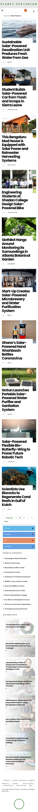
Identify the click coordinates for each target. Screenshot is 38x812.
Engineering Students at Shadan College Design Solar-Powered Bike (15, 200)
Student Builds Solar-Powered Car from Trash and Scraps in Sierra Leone (14, 97)
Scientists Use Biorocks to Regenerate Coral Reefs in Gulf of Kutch (16, 497)
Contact (15, 783)
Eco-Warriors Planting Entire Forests (17, 599)
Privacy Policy (28, 783)
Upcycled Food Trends (12, 572)
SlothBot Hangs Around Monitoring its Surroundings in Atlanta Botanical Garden (16, 249)
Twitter (6, 528)
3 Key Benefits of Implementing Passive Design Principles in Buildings (17, 740)
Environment (11, 263)
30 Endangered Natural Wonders (16, 558)
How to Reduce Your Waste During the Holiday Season (18, 720)
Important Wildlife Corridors (15, 586)
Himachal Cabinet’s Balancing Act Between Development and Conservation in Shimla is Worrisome (18, 760)
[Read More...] (3, 62)
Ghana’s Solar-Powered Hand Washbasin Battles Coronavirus (14, 350)
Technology (11, 461)
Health (10, 362)
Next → (7, 521)
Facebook (7, 534)
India (9, 509)
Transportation (12, 212)
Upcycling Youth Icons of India (15, 590)
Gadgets (10, 414)
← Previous (8, 518)
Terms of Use (21, 785)
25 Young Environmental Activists (16, 609)
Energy (10, 62)
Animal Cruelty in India (12, 563)
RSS (5, 540)
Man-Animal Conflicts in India (14, 567)
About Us (5, 783)
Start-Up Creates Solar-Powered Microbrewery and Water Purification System (16, 301)
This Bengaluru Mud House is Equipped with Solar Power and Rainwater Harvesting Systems (15, 148)
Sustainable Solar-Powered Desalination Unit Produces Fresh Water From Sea (16, 49)
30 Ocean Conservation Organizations (18, 604)
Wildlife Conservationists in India (16, 581)
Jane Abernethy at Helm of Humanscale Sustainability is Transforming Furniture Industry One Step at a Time (18, 666)
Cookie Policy (8, 785)
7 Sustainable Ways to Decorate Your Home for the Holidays (17, 626)
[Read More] (6, 629)
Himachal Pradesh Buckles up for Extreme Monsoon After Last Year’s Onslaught (18, 646)
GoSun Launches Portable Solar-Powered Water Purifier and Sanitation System (15, 400)
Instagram (7, 546)
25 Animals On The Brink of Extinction (17, 577)
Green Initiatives (12, 109)
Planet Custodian (19, 4)
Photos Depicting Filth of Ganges (16, 595)
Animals (8, 679)
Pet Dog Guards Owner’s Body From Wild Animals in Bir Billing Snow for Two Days (19, 683)
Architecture (11, 164)
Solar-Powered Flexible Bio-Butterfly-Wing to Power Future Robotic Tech (16, 449)
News (7, 697)
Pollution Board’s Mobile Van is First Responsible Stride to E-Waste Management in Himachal (19, 702)
